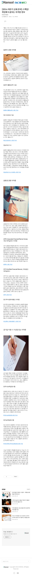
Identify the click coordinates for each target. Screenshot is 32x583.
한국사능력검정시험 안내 (10, 415)
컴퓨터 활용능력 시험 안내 (10, 110)
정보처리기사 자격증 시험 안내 (12, 172)
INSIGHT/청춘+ (5, 15)
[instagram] (14, 573)
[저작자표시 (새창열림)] (19, 476)
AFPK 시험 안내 (7, 264)
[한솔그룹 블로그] (14, 2)
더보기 (28, 489)
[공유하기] (8, 476)
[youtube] (18, 573)
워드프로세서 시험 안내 (10, 140)
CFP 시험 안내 (7, 294)
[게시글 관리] (10, 476)
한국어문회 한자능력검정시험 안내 (13, 443)
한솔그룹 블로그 (8, 532)
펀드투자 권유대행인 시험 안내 (12, 321)
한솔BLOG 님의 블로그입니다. (10, 534)
